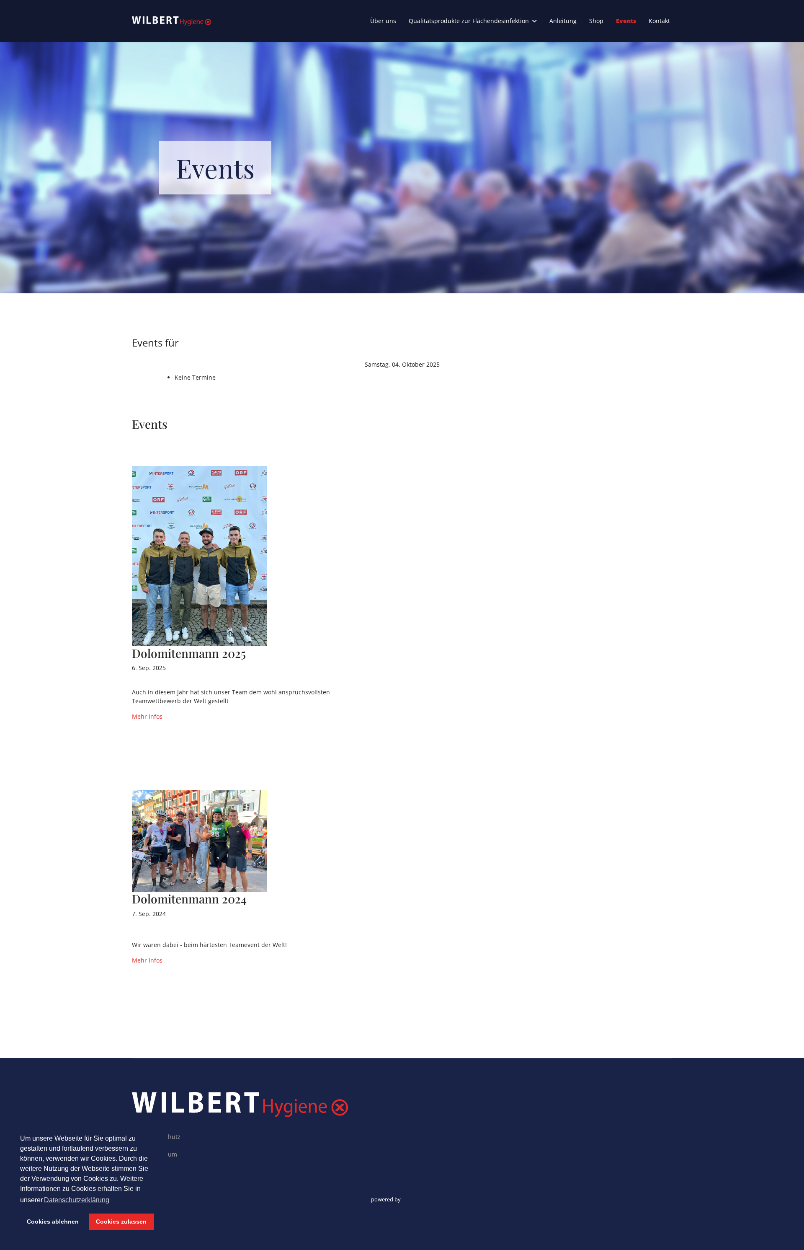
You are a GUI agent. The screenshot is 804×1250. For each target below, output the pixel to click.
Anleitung (563, 21)
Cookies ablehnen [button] (53, 1221)
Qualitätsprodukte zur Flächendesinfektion (469, 21)
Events (626, 21)
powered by (386, 1199)
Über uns (383, 21)
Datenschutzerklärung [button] (76, 1199)
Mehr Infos (147, 716)
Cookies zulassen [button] (121, 1221)
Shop (596, 21)
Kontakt (659, 21)
